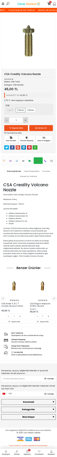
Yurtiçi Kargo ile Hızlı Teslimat (21, 10)
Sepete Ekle (17, 128)
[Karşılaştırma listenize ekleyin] (24, 161)
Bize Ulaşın (28, 416)
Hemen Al (42, 128)
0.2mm (10, 110)
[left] (3, 298)
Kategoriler (28, 409)
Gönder (50, 378)
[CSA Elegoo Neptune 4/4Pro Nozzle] (43, 286)
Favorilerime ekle (14, 133)
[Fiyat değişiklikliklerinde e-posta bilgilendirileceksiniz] (30, 161)
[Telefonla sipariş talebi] (46, 161)
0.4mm (20, 110)
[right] (54, 298)
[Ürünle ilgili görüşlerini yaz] (17, 161)
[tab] (14, 171)
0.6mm (30, 110)
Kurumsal (28, 401)
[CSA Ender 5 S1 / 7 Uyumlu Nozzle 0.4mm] (14, 286)
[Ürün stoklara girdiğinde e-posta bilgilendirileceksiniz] (38, 160)
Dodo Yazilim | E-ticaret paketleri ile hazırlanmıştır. (28, 446)
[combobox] (4, 393)
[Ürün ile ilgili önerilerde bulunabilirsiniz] (52, 161)
